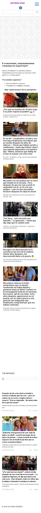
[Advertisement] (20, 37)
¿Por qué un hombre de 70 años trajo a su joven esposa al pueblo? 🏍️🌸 (20, 110)
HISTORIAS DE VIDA (8, 410)
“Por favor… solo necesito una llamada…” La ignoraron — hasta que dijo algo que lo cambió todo (19, 220)
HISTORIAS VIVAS (17, 3)
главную (20, 86)
